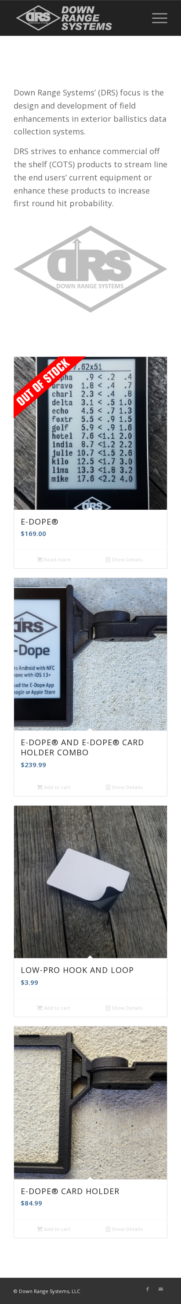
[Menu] (155, 17)
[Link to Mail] (160, 1289)
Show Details (126, 559)
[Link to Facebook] (147, 1289)
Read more (57, 559)
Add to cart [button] (56, 787)
